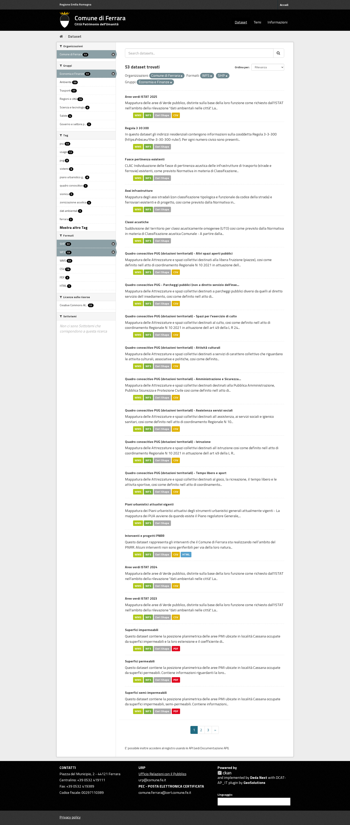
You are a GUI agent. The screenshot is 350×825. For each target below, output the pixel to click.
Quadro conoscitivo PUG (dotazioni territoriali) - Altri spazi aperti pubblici (179, 253)
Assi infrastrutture (139, 190)
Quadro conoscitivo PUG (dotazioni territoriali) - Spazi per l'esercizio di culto (181, 316)
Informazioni (277, 22)
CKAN (224, 773)
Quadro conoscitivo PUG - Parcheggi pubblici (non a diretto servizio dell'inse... (182, 284)
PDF (175, 648)
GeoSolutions (254, 782)
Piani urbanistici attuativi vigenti (149, 504)
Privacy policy (70, 817)
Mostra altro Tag (74, 227)
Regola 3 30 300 (137, 128)
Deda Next (258, 777)
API (191, 748)
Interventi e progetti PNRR (144, 535)
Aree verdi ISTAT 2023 (141, 598)
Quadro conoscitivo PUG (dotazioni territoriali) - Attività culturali (172, 347)
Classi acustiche (137, 222)
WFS (148, 115)
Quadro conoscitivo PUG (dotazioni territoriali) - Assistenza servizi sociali (179, 410)
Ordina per (242, 67)
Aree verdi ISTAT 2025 (141, 96)
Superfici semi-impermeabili (146, 692)
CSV (175, 115)
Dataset (241, 22)
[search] (278, 53)
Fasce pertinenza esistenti (144, 159)
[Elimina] (181, 76)
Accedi (284, 5)
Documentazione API (214, 748)
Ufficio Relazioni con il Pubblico (162, 774)
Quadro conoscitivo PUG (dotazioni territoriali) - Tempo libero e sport (175, 472)
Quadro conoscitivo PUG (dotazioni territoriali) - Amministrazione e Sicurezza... (183, 378)
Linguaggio (225, 795)
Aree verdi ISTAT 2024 (141, 567)
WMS (138, 115)
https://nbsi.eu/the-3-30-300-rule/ (152, 139)
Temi (257, 22)
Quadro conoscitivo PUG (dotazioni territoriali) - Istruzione (168, 441)
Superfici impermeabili (141, 629)
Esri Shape (162, 115)
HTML (186, 554)
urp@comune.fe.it (152, 780)
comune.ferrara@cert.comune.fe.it (165, 792)
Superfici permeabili (140, 661)
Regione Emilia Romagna (75, 4)
